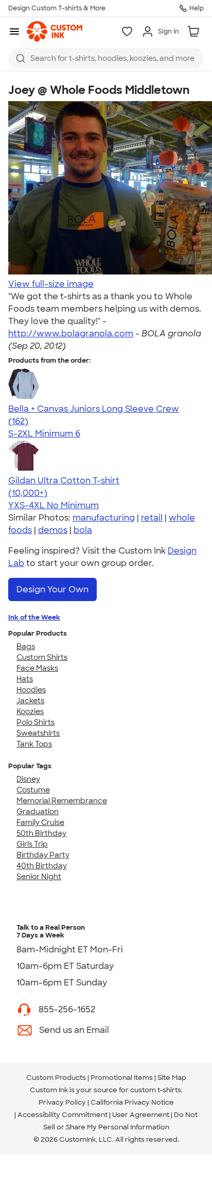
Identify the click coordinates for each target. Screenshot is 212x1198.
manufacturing (104, 517)
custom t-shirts (155, 1090)
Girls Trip (32, 844)
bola (83, 530)
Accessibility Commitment (62, 1114)
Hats (24, 679)
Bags (25, 646)
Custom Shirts (41, 657)
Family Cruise (40, 822)
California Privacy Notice (132, 1102)
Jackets (30, 700)
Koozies (30, 711)
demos (52, 530)
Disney (28, 779)
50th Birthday (41, 833)
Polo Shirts (35, 722)
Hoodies (31, 689)
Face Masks (37, 668)
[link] (54, 31)
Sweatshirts (38, 733)
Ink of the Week (34, 617)
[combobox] (106, 58)
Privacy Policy (62, 1102)
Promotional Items (122, 1077)
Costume (33, 790)
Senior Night (38, 876)
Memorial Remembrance (61, 800)
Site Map (171, 1077)
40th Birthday (41, 865)
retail (152, 517)
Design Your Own (52, 589)
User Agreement (140, 1114)
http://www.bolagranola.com (70, 333)
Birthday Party (42, 855)
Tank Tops (34, 744)
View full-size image (51, 284)
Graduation (37, 811)
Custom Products (56, 1077)
